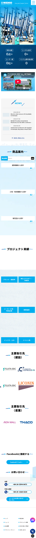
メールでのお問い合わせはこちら (16, 499)
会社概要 (7, 526)
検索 (32, 158)
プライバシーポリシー (10, 530)
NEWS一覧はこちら (19, 138)
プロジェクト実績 (24, 522)
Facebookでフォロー (16, 462)
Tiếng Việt (17, 3)
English (22, 3)
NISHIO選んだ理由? (24, 526)
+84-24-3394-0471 (20, 484)
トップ (6, 518)
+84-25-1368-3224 (20, 492)
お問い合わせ (23, 530)
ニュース (7, 522)
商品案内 (22, 518)
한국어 (26, 3)
